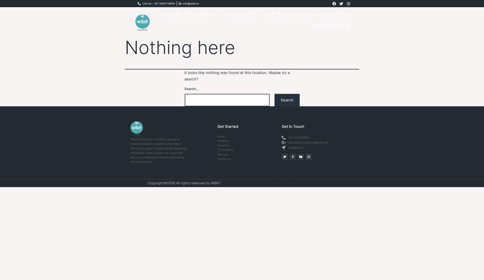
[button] (202, 15)
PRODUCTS (240, 14)
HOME (171, 14)
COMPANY (200, 14)
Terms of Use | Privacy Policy (269, 183)
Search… (191, 89)
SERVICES (333, 14)
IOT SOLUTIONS (287, 14)
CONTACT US (332, 26)
